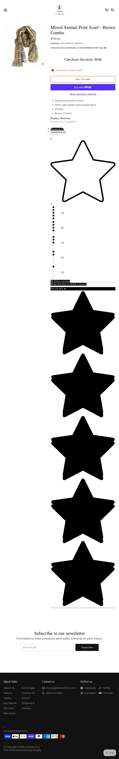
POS (6, 750)
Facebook (90, 688)
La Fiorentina (32, 747)
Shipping (55, 43)
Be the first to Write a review (69, 284)
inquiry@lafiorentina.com (61, 688)
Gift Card (9, 708)
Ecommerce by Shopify (27, 750)
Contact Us (28, 693)
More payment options (83, 94)
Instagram (91, 693)
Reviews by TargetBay (63, 121)
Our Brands (10, 703)
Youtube (108, 693)
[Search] (112, 10)
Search (26, 698)
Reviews (58, 288)
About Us (9, 688)
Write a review (61, 281)
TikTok (106, 688)
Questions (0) (58, 132)
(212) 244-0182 (54, 693)
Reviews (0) (57, 129)
